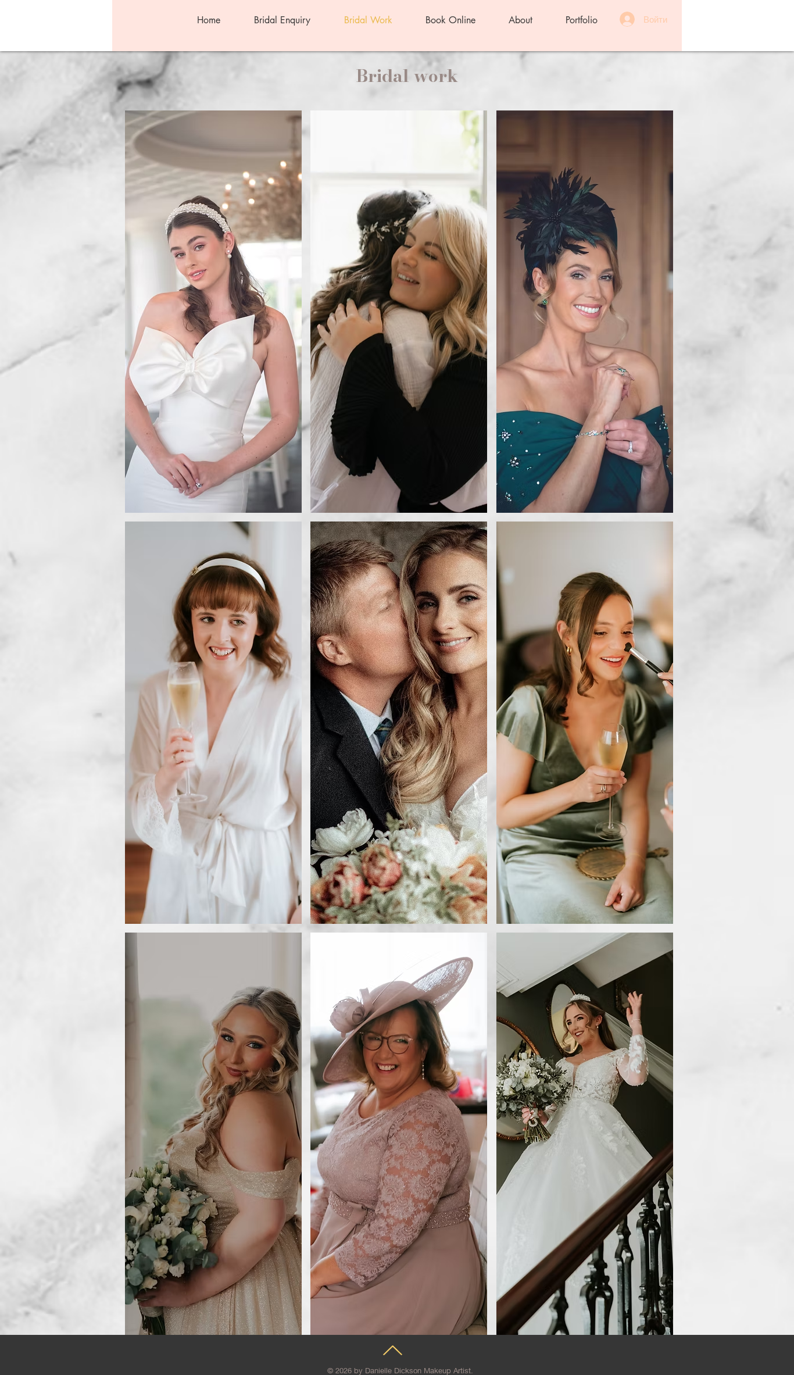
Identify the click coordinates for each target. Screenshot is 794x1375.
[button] (213, 311)
